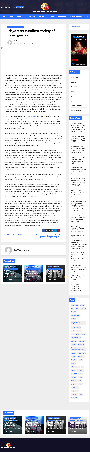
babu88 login (75, 315)
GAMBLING (43, 17)
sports (73, 101)
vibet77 (73, 380)
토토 (81, 394)
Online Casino (82, 353)
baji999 (73, 319)
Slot (82, 367)
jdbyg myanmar (76, 337)
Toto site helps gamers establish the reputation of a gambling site (48, 236)
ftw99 (73, 331)
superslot (74, 373)
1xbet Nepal (74, 305)
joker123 (74, 341)
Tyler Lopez (19, 41)
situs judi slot (75, 367)
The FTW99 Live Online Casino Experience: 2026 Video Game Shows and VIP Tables (79, 244)
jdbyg (84, 334)
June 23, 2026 (54, 428)
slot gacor (80, 370)
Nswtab (73, 353)
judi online (82, 341)
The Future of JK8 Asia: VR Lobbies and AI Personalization (78, 217)
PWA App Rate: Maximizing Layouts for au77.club (79, 192)
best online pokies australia (76, 323)
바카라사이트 (75, 391)
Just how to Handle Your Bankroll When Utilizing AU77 (78, 138)
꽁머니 (73, 384)
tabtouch (74, 377)
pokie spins (81, 356)
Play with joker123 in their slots (18, 235)
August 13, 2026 (11, 428)
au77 (77, 308)
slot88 (73, 370)
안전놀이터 (31, 116)
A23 (72, 308)
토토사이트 (74, 398)
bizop (73, 327)
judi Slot (73, 344)
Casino (79, 327)
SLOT (52, 17)
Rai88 (80, 360)
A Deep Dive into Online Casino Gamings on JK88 (78, 169)
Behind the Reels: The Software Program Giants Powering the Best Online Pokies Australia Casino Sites (78, 205)
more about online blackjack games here (77, 348)
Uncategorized (76, 110)
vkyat (79, 380)
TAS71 (81, 377)
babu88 (73, 312)
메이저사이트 (75, 387)
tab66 (81, 373)
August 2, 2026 (33, 428)
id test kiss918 (75, 334)
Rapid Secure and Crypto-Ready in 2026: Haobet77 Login (78, 267)
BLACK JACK (30, 17)
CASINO (20, 17)
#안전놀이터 (29, 43)
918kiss (82, 305)
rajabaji (73, 363)
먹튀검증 (79, 384)
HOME (11, 17)
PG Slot (73, 356)
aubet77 (83, 308)
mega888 (81, 344)
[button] (88, 17)
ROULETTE (62, 17)
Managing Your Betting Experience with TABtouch (78, 159)
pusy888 (73, 360)
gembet (79, 331)
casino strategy (76, 27)
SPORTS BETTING (76, 17)
